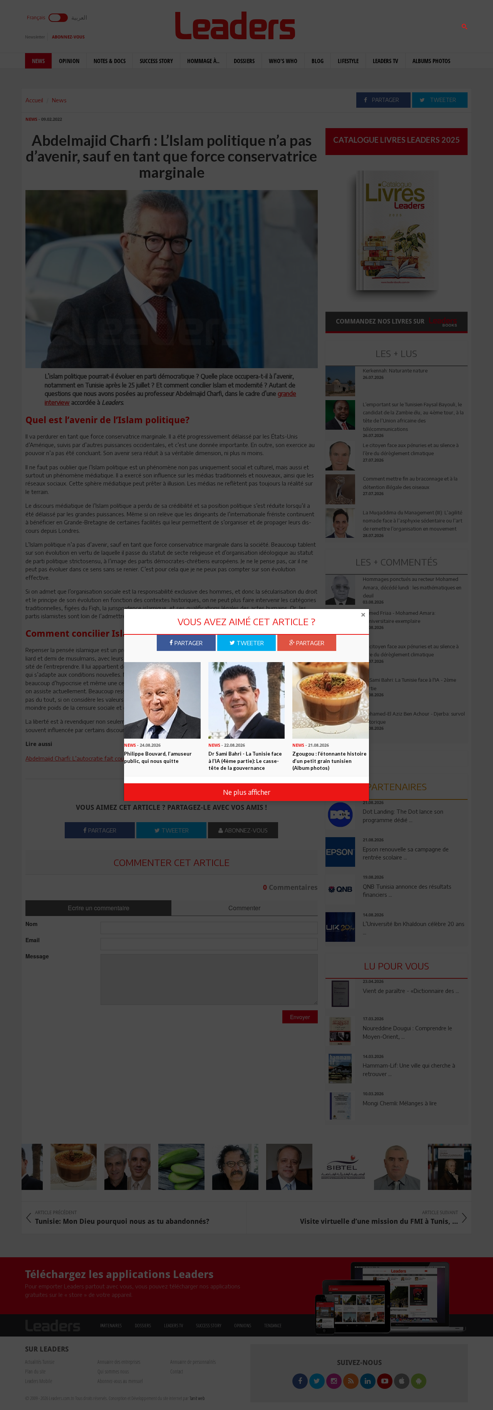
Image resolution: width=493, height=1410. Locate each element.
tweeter (249, 642)
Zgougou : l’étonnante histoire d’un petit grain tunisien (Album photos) (329, 761)
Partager (188, 642)
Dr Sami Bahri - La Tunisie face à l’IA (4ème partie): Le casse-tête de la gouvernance (245, 761)
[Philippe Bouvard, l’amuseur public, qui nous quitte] (162, 699)
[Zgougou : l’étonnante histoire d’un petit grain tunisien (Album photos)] (330, 699)
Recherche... (343, 24)
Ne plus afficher (246, 792)
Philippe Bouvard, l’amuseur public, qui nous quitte (158, 757)
